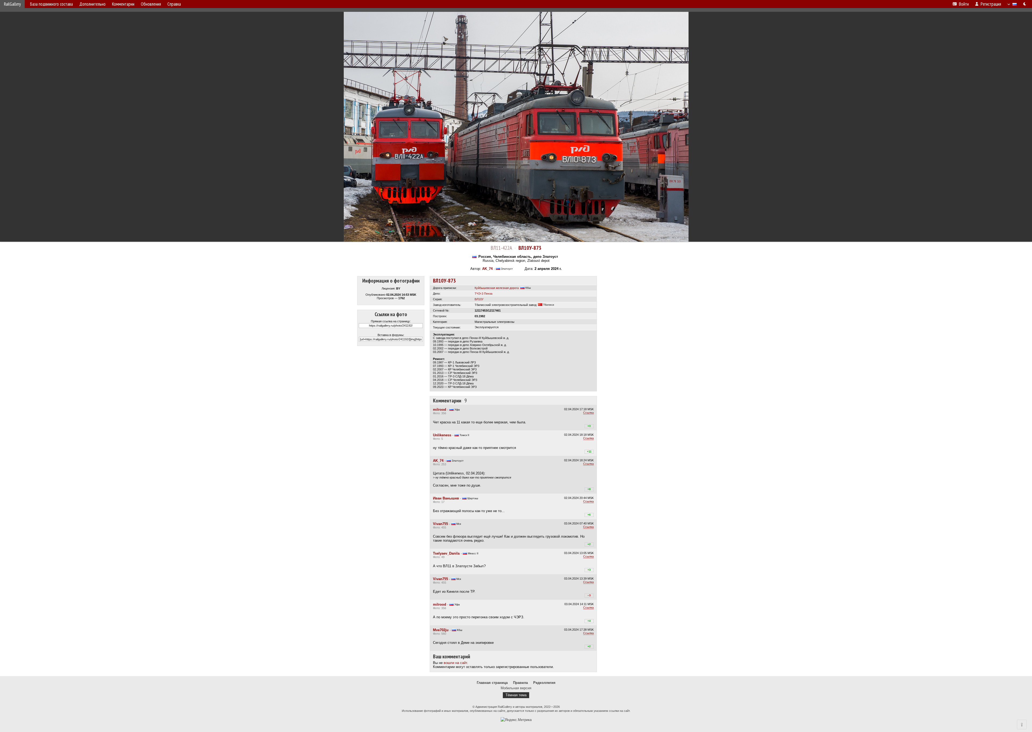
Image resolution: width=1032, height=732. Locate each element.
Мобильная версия (516, 688)
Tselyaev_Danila (446, 553)
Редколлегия (544, 683)
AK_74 (487, 269)
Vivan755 (440, 524)
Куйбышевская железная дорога (497, 288)
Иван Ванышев (446, 498)
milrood (439, 410)
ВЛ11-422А (501, 247)
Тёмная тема (516, 695)
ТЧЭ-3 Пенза (483, 293)
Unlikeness (442, 435)
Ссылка (588, 412)
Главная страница (492, 683)
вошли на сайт (455, 663)
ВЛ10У (479, 299)
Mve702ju (441, 630)
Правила (520, 683)
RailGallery (12, 4)
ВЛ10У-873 (530, 247)
